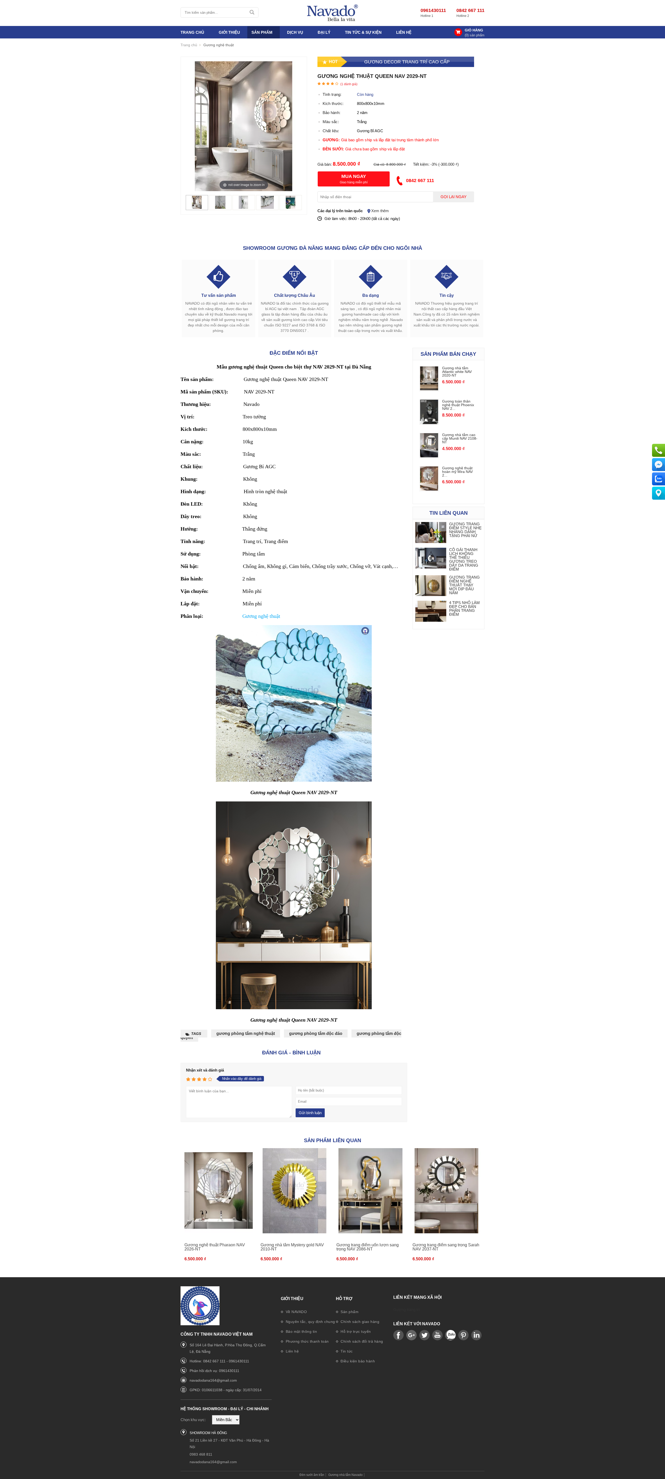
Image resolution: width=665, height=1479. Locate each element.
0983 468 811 (201, 1454)
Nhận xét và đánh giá (205, 1070)
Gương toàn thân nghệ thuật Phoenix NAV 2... (458, 404)
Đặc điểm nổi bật (294, 353)
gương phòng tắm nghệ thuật (245, 1033)
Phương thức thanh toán (306, 1341)
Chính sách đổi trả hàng (361, 1341)
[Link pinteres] (463, 1335)
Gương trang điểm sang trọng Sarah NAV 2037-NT (446, 1247)
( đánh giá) (348, 84)
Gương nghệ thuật (261, 616)
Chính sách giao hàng (360, 1322)
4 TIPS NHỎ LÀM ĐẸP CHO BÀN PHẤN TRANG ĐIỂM (464, 608)
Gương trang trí (406, 1309)
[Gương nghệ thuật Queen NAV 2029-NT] (197, 207)
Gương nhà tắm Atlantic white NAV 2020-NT (457, 371)
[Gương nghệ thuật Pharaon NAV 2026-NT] (218, 1191)
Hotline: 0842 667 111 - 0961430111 (219, 1361)
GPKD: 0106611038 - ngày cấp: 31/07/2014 (226, 1390)
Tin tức (346, 1351)
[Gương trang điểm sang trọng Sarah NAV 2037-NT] (447, 1191)
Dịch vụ (295, 32)
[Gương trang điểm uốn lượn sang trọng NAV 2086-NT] (370, 1191)
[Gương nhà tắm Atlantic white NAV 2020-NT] (429, 389)
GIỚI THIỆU (229, 32)
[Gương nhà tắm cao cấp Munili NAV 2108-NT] (429, 456)
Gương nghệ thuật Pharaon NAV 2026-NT (214, 1247)
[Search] (252, 12)
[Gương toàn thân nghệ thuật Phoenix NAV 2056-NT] (429, 422)
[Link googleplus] (411, 1335)
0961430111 (433, 10)
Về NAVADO (295, 1312)
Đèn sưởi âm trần (312, 1475)
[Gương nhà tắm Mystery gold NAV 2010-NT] (295, 1191)
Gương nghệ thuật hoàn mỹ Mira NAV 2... (457, 471)
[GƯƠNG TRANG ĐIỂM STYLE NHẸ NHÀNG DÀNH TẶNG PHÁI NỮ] (431, 533)
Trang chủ (192, 32)
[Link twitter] (424, 1335)
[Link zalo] (450, 1335)
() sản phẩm (474, 35)
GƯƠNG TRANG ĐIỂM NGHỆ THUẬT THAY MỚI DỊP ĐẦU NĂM (464, 585)
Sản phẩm (349, 1312)
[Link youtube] (398, 1335)
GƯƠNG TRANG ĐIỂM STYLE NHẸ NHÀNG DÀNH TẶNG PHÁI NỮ (465, 530)
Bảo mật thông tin (300, 1331)
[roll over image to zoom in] (244, 126)
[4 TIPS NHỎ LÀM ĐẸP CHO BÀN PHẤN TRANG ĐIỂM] (431, 611)
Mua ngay (353, 176)
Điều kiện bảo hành (357, 1361)
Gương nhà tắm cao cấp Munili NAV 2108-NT (459, 438)
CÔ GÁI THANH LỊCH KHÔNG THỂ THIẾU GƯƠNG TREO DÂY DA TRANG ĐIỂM (463, 559)
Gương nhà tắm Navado (345, 1475)
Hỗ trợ (344, 1298)
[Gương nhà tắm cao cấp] (332, 13)
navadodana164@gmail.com (213, 1380)
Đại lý (324, 32)
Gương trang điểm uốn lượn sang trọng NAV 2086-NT (367, 1247)
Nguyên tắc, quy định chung (309, 1322)
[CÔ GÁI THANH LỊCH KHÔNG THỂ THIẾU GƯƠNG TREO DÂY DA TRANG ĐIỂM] (431, 558)
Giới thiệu (292, 1298)
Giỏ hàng (474, 30)
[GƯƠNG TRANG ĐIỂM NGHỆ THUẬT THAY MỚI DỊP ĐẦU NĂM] (431, 586)
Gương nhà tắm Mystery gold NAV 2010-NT (292, 1247)
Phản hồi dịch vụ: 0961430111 (214, 1371)
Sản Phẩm (261, 32)
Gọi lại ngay (454, 197)
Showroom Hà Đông (208, 1433)
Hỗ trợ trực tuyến (355, 1331)
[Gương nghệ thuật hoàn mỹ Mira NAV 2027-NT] (429, 489)
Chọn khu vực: (193, 1419)
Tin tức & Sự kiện (363, 32)
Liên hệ (403, 32)
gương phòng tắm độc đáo (315, 1033)
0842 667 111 (470, 10)
